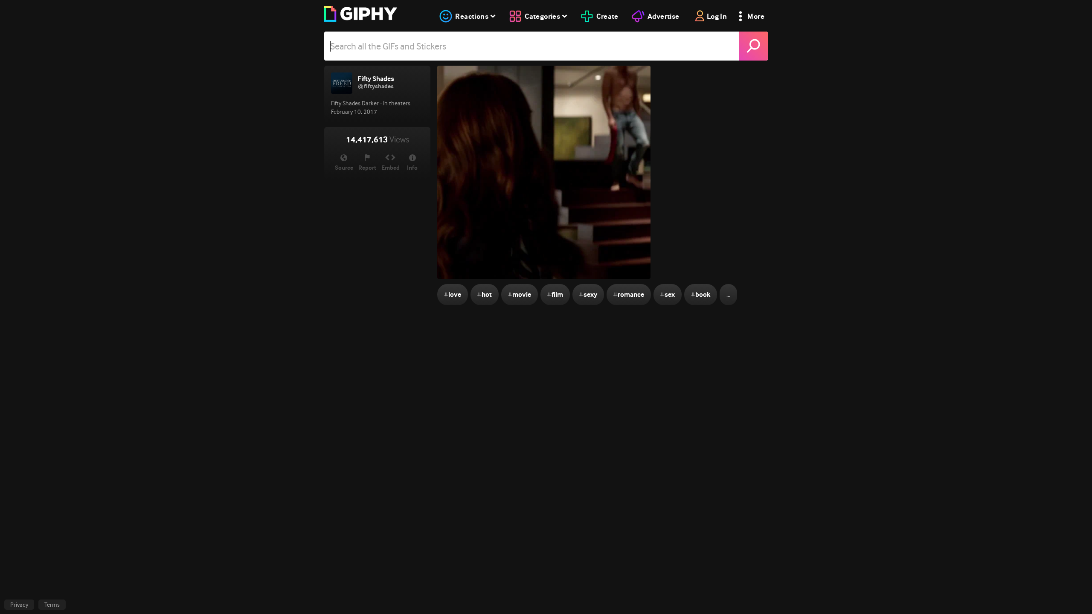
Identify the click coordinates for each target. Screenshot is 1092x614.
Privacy (19, 604)
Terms (52, 604)
